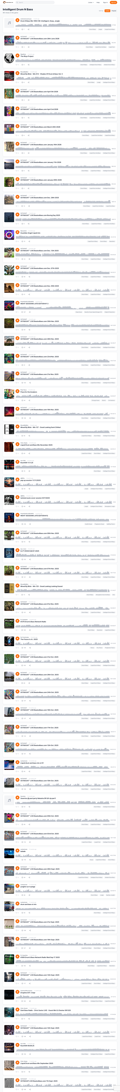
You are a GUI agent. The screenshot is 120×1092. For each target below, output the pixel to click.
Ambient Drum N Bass (109, 64)
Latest (107, 10)
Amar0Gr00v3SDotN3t (27, 301)
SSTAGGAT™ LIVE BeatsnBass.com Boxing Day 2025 (40, 215)
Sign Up (113, 2)
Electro (104, 400)
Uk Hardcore (111, 400)
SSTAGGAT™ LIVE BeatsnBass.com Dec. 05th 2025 (39, 286)
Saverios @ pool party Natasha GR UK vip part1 (38, 798)
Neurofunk (112, 241)
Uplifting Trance (111, 524)
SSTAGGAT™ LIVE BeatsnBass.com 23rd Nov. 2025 (39, 357)
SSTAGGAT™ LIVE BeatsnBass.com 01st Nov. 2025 (39, 604)
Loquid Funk (97, 842)
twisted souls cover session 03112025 (35, 498)
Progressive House (99, 524)
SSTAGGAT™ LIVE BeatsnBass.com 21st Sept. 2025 (39, 922)
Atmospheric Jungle (110, 506)
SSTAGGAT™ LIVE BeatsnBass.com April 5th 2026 (39, 92)
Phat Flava (23, 390)
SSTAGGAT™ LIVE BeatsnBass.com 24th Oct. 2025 (39, 692)
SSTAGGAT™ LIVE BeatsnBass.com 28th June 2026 (39, 39)
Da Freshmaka (24, 637)
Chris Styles (23, 443)
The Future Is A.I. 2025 (29, 639)
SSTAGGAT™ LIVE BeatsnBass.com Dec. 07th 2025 (39, 268)
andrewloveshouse (25, 19)
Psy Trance (99, 647)
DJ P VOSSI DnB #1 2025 (29, 551)
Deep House (79, 312)
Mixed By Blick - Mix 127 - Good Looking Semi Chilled (40, 427)
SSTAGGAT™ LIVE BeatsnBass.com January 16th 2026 (40, 145)
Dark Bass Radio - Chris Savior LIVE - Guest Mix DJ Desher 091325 (45, 1010)
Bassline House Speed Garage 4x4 (93, 312)
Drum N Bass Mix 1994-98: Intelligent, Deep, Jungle (40, 21)
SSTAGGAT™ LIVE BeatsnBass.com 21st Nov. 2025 (39, 374)
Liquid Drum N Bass (110, 135)
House (91, 859)
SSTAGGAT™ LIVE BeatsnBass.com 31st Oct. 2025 (39, 657)
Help (98, 2)
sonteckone (23, 761)
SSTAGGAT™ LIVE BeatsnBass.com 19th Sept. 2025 (39, 940)
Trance (92, 647)
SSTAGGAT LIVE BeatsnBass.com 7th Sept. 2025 (38, 1081)
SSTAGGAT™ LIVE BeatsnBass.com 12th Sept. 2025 (39, 1028)
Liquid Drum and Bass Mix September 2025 (36, 1063)
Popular (114, 10)
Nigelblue (23, 54)
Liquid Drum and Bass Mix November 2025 (36, 445)
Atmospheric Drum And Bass (103, 594)
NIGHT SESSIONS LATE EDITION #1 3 (34, 304)
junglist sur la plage (27, 887)
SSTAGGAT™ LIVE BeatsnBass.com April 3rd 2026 (39, 109)
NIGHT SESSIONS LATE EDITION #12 (34, 516)
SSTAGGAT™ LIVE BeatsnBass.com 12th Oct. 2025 (39, 745)
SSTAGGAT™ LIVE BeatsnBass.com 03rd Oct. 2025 (39, 834)
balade (23, 851)
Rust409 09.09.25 (27, 1046)
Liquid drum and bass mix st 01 (32, 763)
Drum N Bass (92, 29)
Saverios (22, 796)
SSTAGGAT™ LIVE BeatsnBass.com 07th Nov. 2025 (39, 569)
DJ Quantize (24, 619)
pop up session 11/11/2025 (30, 480)
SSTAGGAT (23, 36)
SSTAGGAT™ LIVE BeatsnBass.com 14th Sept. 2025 (39, 975)
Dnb (114, 594)
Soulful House (88, 524)
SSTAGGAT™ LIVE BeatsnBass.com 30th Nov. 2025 (39, 321)
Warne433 (23, 231)
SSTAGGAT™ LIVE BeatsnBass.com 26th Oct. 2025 (39, 675)
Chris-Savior (24, 1008)
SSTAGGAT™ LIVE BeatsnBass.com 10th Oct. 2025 (39, 781)
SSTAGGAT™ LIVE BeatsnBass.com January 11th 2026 (40, 162)
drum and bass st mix (28, 904)
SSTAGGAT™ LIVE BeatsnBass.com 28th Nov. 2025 (39, 339)
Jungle (100, 29)
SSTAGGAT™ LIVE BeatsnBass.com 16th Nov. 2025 (39, 410)
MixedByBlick (24, 72)
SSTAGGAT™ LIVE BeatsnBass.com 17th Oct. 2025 (39, 728)
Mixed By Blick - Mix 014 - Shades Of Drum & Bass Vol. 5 (41, 74)
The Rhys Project (26, 56)
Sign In (105, 2)
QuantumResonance (26, 990)
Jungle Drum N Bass (110, 29)
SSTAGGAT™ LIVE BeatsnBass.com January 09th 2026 (41, 180)
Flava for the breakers (28, 392)
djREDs (22, 478)
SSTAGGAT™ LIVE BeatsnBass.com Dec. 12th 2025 (39, 251)
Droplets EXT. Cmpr (27, 993)
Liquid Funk (112, 47)
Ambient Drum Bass (110, 877)
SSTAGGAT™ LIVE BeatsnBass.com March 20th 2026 (40, 127)
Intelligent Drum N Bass (95, 64)
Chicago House (95, 400)
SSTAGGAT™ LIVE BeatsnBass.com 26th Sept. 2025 (39, 869)
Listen (90, 2)
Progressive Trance (110, 647)
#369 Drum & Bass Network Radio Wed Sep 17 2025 (40, 957)
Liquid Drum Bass (110, 206)
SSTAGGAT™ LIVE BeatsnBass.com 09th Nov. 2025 (39, 533)
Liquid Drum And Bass (100, 47)
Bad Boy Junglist (110, 895)
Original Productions (110, 312)
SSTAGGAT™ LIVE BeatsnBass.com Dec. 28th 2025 (39, 198)
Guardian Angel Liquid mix (30, 233)
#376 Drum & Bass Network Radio (33, 622)
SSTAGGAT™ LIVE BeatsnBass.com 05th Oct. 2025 (39, 816)
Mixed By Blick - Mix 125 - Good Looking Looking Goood (41, 586)
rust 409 (22, 460)
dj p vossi (23, 549)
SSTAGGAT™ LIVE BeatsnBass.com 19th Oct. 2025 (39, 710)
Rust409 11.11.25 (26, 463)
